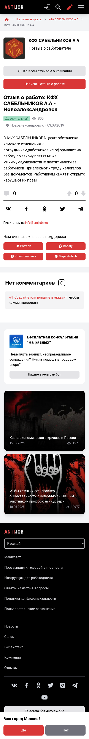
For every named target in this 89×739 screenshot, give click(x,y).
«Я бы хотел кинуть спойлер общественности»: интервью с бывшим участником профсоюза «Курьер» (42, 496)
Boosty (68, 246)
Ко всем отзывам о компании (47, 71)
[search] (58, 7)
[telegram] (81, 209)
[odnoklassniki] (44, 209)
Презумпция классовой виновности (33, 567)
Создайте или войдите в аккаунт (40, 297)
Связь (9, 637)
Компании (12, 657)
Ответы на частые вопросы (26, 588)
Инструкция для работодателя (28, 578)
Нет (65, 730)
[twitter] (62, 209)
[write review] (69, 7)
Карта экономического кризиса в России (43, 438)
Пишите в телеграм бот (44, 374)
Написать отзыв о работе (44, 84)
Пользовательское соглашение (30, 609)
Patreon (25, 246)
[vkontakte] (8, 209)
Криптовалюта (25, 256)
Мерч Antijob (68, 256)
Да (23, 730)
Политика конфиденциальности (30, 599)
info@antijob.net (36, 222)
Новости (11, 626)
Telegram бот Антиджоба (44, 711)
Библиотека (13, 647)
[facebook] (26, 209)
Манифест (12, 557)
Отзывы (11, 668)
